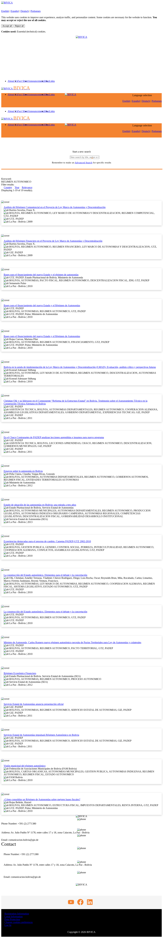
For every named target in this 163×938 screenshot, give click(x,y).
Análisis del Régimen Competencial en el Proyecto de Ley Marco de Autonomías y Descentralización (55, 207)
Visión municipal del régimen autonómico (25, 765)
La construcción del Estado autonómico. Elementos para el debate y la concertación (45, 575)
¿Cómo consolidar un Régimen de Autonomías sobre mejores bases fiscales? (42, 799)
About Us (13, 81)
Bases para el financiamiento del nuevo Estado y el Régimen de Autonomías (42, 305)
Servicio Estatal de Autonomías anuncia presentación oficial (34, 704)
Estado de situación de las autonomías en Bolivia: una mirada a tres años (40, 504)
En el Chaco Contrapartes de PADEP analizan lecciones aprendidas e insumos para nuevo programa (54, 437)
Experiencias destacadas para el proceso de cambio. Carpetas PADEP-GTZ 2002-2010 (47, 541)
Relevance (27, 187)
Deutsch (25, 11)
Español (15, 11)
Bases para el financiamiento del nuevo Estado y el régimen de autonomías (41, 274)
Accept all (7, 26)
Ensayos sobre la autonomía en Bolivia (23, 471)
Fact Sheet (23, 81)
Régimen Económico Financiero (20, 673)
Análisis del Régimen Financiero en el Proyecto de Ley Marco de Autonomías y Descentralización (53, 241)
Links (52, 81)
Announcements (36, 81)
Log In (7, 925)
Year (17, 187)
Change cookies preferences (18, 922)
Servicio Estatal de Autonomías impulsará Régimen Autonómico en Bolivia (41, 735)
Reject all (19, 26)
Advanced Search (83, 162)
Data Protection (12, 919)
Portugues (36, 11)
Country (8, 187)
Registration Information (16, 913)
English (5, 11)
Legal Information (13, 916)
